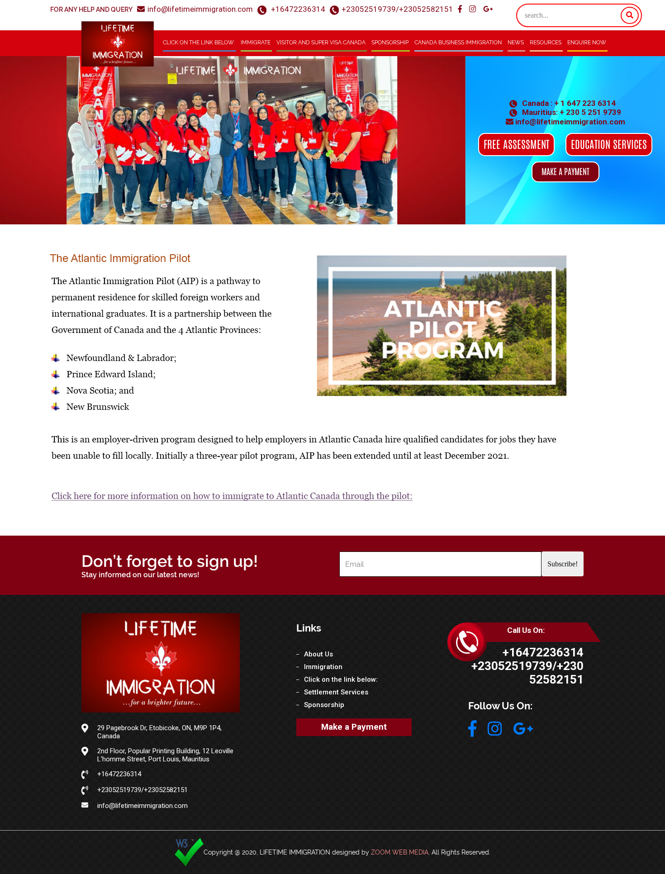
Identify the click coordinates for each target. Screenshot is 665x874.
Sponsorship (389, 42)
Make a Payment (354, 727)
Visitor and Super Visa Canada (321, 42)
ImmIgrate (256, 42)
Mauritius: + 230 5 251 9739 (570, 112)
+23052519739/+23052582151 (397, 9)
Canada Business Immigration (458, 42)
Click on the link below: (199, 42)
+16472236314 (298, 9)
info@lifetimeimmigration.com (200, 9)
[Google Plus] (487, 9)
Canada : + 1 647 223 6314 (568, 103)
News (516, 42)
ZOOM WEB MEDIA (399, 852)
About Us (318, 654)
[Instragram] (473, 9)
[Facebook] (460, 9)
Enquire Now (586, 42)
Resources (545, 42)
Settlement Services (336, 692)
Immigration (323, 667)
